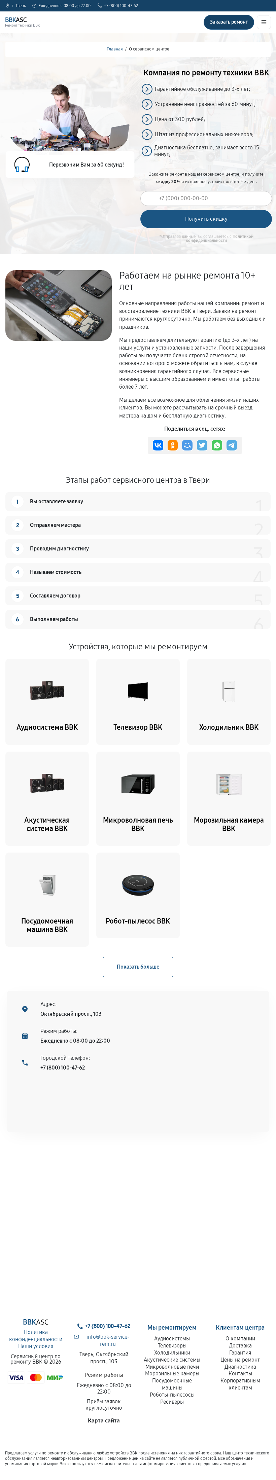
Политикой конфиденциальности (219, 238)
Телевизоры (172, 1345)
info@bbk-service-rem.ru (108, 1340)
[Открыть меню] (264, 22)
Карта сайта (104, 1420)
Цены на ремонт (240, 1360)
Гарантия (240, 1352)
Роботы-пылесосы (172, 1395)
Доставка (240, 1345)
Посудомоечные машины (172, 1384)
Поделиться (158, 445)
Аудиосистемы (172, 1338)
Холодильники (172, 1352)
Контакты (240, 1373)
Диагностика (240, 1367)
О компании (240, 1338)
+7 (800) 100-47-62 (121, 6)
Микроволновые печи (172, 1367)
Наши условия (35, 1346)
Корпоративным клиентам (240, 1384)
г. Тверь (19, 6)
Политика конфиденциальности (35, 1335)
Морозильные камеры (172, 1373)
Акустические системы (172, 1360)
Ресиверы (172, 1402)
